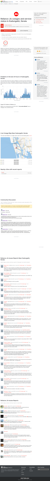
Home (17, 1)
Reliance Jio (11, 3)
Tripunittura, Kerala (7, 274)
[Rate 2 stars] (39, 51)
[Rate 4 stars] (43, 51)
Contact (35, 1)
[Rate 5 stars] (45, 51)
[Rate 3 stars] (41, 51)
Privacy (30, 1)
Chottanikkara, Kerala (8, 343)
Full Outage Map (25, 30)
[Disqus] (16, 221)
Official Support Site (39, 22)
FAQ (26, 1)
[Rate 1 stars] (38, 51)
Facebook (31, 470)
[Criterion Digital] (25, 478)
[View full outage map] (16, 148)
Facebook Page (38, 21)
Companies (22, 1)
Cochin (30, 135)
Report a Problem (9, 30)
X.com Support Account (40, 19)
